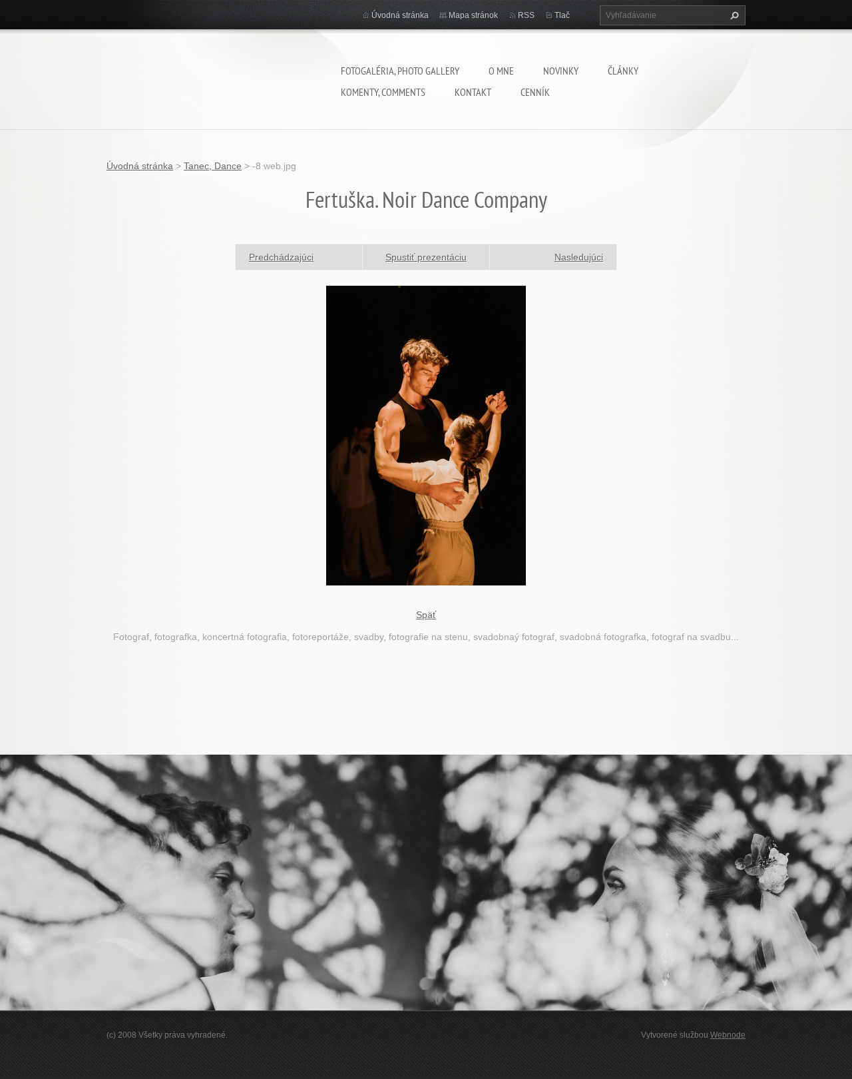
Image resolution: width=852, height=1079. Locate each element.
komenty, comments (383, 92)
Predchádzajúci (281, 257)
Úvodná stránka (400, 15)
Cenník (535, 92)
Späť (426, 614)
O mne (501, 70)
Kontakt (473, 92)
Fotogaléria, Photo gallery (400, 70)
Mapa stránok (473, 15)
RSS (526, 15)
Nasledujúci (578, 257)
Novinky (560, 70)
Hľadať (733, 15)
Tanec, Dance (213, 166)
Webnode (728, 1035)
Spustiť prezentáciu (426, 257)
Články (623, 70)
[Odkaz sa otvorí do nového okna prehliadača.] (426, 434)
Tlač (562, 15)
